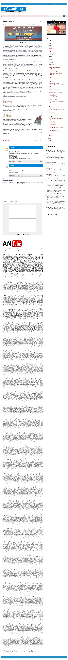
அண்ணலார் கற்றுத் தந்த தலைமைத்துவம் (11, 262)
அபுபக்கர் (5, 317)
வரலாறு (40, 271)
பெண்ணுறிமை (29, 378)
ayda (36, 405)
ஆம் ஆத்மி (13, 450)
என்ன (8, 480)
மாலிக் (9, 285)
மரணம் (37, 269)
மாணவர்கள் (4, 285)
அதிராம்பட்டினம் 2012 (6, 422)
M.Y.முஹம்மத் (27, 335)
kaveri (31, 411)
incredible (29, 410)
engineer (4, 409)
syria (18, 303)
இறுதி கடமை (8, 350)
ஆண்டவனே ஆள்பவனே (33, 448)
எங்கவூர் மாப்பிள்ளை (26, 476)
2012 (30, 289)
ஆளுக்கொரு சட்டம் (34, 451)
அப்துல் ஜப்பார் (31, 433)
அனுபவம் (39, 275)
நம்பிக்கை (40, 308)
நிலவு (7, 309)
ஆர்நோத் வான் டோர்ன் (9, 451)
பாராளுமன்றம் (5, 328)
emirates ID (40, 408)
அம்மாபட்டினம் (20, 345)
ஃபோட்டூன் (37, 417)
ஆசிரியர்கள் (9, 447)
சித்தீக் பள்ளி (33, 364)
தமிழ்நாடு (4, 368)
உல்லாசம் (9, 473)
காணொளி (13, 272)
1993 (6, 394)
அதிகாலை (24, 421)
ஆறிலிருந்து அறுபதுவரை (20, 451)
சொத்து (16, 366)
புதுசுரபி (40, 270)
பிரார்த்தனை (21, 280)
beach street (4, 406)
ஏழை (20, 356)
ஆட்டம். (17, 448)
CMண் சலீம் (17, 397)
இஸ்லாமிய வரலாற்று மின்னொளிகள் (8, 466)
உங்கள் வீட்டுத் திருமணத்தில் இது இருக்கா (9, 468)
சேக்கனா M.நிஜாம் (17, 268)
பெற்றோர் (18, 278)
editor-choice (33, 408)
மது (41, 310)
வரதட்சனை (7, 312)
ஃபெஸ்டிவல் (17, 340)
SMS (5, 279)
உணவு (12, 287)
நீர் (9, 309)
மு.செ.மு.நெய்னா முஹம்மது (19, 384)
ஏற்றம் (42, 282)
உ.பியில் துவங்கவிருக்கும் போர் (27, 467)
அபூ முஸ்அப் (30, 344)
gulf (36, 409)
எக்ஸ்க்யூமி (11, 476)
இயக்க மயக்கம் (25, 349)
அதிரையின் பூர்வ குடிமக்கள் (14, 427)
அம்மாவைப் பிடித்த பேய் (10, 436)
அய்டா (16, 436)
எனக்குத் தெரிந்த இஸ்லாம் (31, 355)
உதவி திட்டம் (36, 352)
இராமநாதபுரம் (13, 460)
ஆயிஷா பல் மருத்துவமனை (25, 450)
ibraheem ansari (24, 410)
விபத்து (29, 285)
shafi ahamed (15, 315)
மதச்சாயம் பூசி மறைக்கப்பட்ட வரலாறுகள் (31, 263)
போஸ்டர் (24, 379)
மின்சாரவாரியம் (5, 384)
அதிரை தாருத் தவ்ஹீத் (13, 265)
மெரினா (18, 386)
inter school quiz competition (10, 411)
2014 (33, 289)
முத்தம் (4, 385)
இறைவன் (17, 350)
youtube (14, 417)
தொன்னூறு (4, 371)
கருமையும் (14, 359)
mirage (33, 412)
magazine (14, 412)
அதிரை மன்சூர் (10, 260)
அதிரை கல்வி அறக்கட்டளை (36, 423)
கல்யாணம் (25, 359)
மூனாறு (8, 386)
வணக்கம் (32, 293)
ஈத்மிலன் (42, 466)
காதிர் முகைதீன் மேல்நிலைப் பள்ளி (38, 287)
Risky (3, 336)
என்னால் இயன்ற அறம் (24, 480)
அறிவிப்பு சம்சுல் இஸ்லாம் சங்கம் (31, 440)
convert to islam (9, 407)
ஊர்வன (8, 476)
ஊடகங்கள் (4, 475)
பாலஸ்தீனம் (11, 267)
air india (28, 336)
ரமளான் (13, 259)
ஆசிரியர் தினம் (13, 270)
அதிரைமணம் (15, 343)
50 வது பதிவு (36, 394)
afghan (27, 405)
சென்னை (25, 276)
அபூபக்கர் (24, 432)
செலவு (14, 324)
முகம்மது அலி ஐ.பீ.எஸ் (25, 278)
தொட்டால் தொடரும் (40, 298)
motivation (28, 338)
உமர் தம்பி (39, 259)
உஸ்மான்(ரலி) (20, 474)
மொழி (17, 289)
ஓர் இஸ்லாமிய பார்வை (9, 357)
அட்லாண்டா (25, 420)
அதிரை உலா (29, 341)
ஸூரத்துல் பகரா (36, 390)
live (9, 338)
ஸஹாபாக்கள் (26, 289)
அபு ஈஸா (15, 271)
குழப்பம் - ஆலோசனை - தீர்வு (15, 322)
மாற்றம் (17, 311)
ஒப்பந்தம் (27, 356)
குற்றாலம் (41, 321)
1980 (38, 393)
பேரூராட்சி (8, 275)
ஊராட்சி (15, 475)
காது (18, 283)
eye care (10, 315)
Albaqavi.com (32, 395)
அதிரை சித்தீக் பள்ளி (19, 424)
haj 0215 (39, 409)
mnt (4, 413)
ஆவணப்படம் (16, 318)
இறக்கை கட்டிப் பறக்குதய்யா (7, 461)
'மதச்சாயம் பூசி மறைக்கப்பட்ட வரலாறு (34, 392)
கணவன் (25, 358)
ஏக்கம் (36, 277)
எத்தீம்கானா (13, 478)
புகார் (42, 376)
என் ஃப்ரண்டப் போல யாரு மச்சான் (33, 478)
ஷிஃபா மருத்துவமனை (7, 294)
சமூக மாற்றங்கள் (25, 363)
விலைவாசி (40, 312)
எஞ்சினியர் (12, 477)
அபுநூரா (9, 304)
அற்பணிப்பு (14, 441)
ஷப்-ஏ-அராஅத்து (9, 390)
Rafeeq (41, 335)
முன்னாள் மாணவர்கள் (12, 331)
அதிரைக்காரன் (32, 281)
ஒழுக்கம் (41, 356)
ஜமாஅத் (35, 366)
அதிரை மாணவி (39, 425)
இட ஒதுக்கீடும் (38, 318)
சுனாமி (5, 324)
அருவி (27, 439)
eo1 (14, 303)
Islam (21, 399)
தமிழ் (33, 265)
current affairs (29, 407)
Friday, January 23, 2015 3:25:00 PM (15, 161)
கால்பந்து (5, 288)
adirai (27, 268)
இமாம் (16, 458)
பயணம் (41, 288)
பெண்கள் (6, 266)
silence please (33, 339)
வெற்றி (4, 302)
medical (25, 412)
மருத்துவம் (19, 264)
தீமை (8, 370)
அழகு (17, 295)
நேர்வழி (38, 326)
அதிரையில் (30, 427)
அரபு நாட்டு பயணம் (8, 438)
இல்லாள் (23, 464)
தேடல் (6, 280)
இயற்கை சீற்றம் (34, 349)
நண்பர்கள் (8, 284)
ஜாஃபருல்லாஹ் (5, 367)
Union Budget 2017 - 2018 (9, 404)
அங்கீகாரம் (40, 418)
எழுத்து (4, 356)
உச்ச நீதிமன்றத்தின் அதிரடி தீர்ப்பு (23, 468)
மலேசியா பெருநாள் (31, 382)
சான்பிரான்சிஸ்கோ (19, 364)
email (36, 408)
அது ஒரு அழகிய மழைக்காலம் (30, 343)
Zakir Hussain (5, 271)
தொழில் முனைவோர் (6, 278)
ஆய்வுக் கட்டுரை (10, 318)
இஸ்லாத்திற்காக (5, 465)
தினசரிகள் (15, 325)
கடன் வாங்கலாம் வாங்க (31, 357)
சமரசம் (15, 363)
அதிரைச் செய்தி (30, 426)
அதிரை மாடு (34, 425)
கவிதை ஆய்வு (19, 297)
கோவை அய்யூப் (9, 307)
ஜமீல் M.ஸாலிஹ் (18, 324)
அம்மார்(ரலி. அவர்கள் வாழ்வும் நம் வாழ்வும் (29, 345)
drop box (16, 408)
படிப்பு (17, 272)
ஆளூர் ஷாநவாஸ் (16, 452)
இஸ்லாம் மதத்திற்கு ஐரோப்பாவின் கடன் (26, 466)
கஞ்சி (15, 357)
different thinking (11, 408)
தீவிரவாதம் (40, 325)
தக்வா (32, 298)
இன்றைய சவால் (35, 304)
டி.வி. (34, 307)
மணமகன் (33, 379)
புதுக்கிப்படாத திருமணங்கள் (38, 377)
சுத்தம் (42, 323)
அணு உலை (16, 341)
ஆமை (10, 450)
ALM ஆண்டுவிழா (10, 395)
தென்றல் (25, 370)
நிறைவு (4, 309)
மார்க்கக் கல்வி (25, 330)
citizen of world (37, 406)
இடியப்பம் (22, 453)
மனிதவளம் (30, 329)
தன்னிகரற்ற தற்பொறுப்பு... (9, 21)
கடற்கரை (37, 357)
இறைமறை (34, 461)
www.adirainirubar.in (5, 340)
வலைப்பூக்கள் (12, 312)
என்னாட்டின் (17, 480)
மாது (20, 383)
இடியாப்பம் (26, 453)
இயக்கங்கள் (4, 459)
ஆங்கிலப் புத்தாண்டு (27, 295)
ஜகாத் (41, 279)
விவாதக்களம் (41, 278)
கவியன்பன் (39, 264)
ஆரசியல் (38, 450)
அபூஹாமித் (40, 344)
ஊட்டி (7, 354)
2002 (9, 394)
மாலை (37, 383)
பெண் (24, 310)
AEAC (3, 290)
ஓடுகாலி (4, 357)
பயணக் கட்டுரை (24, 327)
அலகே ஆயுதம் (19, 441)
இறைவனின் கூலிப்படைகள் (34, 462)
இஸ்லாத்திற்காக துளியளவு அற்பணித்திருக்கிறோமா (17, 296)
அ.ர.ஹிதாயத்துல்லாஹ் (29, 340)
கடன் (32, 273)
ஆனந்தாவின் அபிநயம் (14, 449)
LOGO (38, 399)
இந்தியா (5, 268)
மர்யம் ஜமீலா (9, 382)
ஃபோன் (5, 418)
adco (32, 404)
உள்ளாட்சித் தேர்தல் (5, 474)
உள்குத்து (27, 473)
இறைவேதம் (7, 463)
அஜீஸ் (17, 419)
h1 (16, 266)
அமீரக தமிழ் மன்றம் (39, 434)
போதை (7, 293)
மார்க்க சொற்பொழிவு (18, 330)
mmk (36, 412)
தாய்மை (11, 325)
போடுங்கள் (14, 379)
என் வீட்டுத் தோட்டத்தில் (33, 479)
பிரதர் (17, 376)
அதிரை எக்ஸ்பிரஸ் (34, 341)
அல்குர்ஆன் (4, 287)
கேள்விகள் (28, 322)
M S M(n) (5, 400)
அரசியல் (18, 261)
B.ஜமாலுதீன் (30, 396)
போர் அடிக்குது (19, 379)
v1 (20, 303)
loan (35, 268)
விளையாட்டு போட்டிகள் (6, 313)
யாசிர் (26, 275)
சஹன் (21, 323)
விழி (41, 301)
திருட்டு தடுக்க (33, 369)
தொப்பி (4, 326)
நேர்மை (34, 326)
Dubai (14, 290)
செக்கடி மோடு (9, 324)
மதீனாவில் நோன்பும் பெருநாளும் (24, 380)
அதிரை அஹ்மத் (25, 262)
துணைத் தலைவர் (12, 370)
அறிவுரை (16, 304)
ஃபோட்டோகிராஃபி (22, 340)
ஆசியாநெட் (4, 447)
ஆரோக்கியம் (18, 274)
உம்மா (8, 353)
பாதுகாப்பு (7, 310)
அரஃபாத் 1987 (20, 436)
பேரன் (29, 280)
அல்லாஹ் (9, 287)
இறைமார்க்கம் (40, 461)
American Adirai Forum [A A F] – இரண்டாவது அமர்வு (10, 396)
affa (25, 336)
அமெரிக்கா (19, 277)
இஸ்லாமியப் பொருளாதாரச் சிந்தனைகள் (36, 261)
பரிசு (41, 327)
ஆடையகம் (41, 447)
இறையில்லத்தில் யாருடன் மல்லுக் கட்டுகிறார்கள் (22, 462)
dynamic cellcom (21, 408)
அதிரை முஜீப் (13, 264)
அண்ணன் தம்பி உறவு (6, 421)
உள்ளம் (30, 473)
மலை (7, 311)
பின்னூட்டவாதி (10, 376)
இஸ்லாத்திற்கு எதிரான (11, 465)
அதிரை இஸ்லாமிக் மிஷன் (20, 423)
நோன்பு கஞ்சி (16, 309)
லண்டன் (30, 311)
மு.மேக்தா (25, 384)
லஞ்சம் (26, 311)
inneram (4, 411)
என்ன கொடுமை (12, 480)
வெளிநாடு (12, 313)
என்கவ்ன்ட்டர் (4, 480)
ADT (20, 262)
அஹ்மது (22, 445)
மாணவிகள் (11, 383)
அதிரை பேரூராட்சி (15, 425)
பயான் (32, 327)
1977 (12, 314)
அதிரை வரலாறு (20, 316)
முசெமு (34, 384)
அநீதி (36, 343)
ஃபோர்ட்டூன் (8, 418)
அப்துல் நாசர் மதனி (37, 433)
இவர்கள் (4, 351)
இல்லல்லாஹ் (19, 464)
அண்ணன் (40, 420)
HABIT (36, 398)
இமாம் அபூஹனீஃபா (21, 458)
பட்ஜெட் (8, 327)
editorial (31, 268)
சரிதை (21, 276)
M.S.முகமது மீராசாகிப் (22, 400)
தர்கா (3, 325)
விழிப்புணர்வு (28, 259)
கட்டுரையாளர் (17, 287)
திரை (41, 369)
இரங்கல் (25, 459)
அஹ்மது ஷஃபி (32, 445)
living (42, 411)
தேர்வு (37, 370)
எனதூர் (26, 478)
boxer (8, 406)
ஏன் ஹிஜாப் (11, 356)
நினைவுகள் (39, 266)
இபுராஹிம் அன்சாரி (22, 266)
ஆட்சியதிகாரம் (6, 448)
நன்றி (32, 288)
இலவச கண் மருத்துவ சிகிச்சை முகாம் (34, 463)
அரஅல (25, 436)
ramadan (25, 339)
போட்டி (11, 300)
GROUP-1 (24, 398)
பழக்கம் (40, 309)
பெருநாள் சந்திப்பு (37, 328)
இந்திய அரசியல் (37, 454)
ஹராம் (3, 334)
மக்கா (11, 293)
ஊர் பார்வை (40, 475)
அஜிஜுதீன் (4, 316)
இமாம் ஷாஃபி (31, 458)
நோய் (41, 326)
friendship (32, 409)
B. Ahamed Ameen (9, 290)
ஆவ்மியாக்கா (22, 452)
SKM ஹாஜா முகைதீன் (16, 286)
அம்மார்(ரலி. (4, 436)
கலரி (18, 359)
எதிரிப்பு (39, 354)
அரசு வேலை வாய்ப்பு (34, 437)
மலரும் (39, 329)
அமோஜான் (40, 435)
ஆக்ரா (41, 446)
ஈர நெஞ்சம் (14, 467)
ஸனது (32, 390)
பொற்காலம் (10, 379)
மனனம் (39, 380)
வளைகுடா (37, 293)
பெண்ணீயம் (18, 378)
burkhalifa (11, 406)
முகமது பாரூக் (30, 384)
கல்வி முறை (30, 359)
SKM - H (16, 294)
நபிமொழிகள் (36, 288)
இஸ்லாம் (32, 257)
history (26, 286)
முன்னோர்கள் (8, 385)
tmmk (23, 315)
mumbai (23, 413)
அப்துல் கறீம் (21, 433)
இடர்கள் (16, 453)
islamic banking (23, 411)
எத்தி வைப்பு (9, 355)
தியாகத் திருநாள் (25, 325)
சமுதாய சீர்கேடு (19, 363)
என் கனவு (8, 479)
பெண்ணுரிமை (41, 299)
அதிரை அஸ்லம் (37, 422)
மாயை (30, 383)
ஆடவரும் (35, 447)
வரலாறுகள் (25, 264)
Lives (23, 335)
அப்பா (14, 273)
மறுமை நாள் (20, 382)
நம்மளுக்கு (39, 371)
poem (27, 281)
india (3, 338)
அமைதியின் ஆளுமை (35, 435)
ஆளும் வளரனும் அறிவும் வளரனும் (7, 452)
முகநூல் (40, 330)
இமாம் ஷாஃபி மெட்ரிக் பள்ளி (16, 282)
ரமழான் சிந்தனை (39, 280)
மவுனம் (42, 329)
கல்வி (34, 259)
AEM (12, 294)
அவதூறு (20, 304)
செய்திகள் (40, 365)
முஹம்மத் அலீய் (33, 385)
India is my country (16, 399)
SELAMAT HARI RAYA (8, 336)
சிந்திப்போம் (14, 288)
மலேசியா (40, 284)
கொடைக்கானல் (33, 322)
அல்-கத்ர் (33, 441)
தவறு (31, 368)
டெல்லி (37, 307)
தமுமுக (12, 308)
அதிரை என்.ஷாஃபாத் (7, 273)
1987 (3, 394)
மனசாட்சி (34, 380)
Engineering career (12, 398)
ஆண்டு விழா (40, 448)
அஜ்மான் (20, 419)
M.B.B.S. (9, 400)
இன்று (23, 260)
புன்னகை (14, 310)
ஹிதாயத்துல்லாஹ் (5, 392)
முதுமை (14, 293)
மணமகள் (37, 379)
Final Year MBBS (18, 398)
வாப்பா (17, 312)
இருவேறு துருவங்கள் (32, 460)
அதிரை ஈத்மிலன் (36, 294)
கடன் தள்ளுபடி (25, 357)
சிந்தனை (4, 274)
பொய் (4, 329)
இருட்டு (17, 460)
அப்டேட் (42, 432)
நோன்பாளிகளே (5, 267)
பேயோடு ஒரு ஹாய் (33, 310)
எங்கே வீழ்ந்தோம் (40, 476)
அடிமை (3, 420)
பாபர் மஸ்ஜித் (26, 299)
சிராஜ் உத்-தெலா (7, 365)
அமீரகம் (13, 277)
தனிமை (40, 307)
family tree (16, 409)
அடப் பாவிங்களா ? (35, 419)
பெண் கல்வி (31, 328)
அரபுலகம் (14, 438)
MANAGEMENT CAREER (31, 400)
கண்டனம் (7, 297)
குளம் (5, 322)
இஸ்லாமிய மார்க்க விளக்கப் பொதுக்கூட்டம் (30, 465)
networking (37, 338)
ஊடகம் (8, 272)
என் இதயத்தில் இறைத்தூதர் (26, 267)
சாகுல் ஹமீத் (25, 323)
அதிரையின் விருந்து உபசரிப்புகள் (23, 427)
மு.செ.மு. (36, 330)
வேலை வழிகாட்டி (8, 302)
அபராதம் (18, 431)
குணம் (38, 321)
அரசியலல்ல (37, 436)
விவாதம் (33, 285)
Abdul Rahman (26, 395)
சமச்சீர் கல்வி (11, 363)
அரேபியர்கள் (31, 439)
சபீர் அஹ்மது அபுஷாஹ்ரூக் (25, 269)
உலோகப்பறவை (5, 473)
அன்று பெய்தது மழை (6, 431)
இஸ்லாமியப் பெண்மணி (29, 282)
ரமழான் (42, 269)
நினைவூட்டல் (34, 372)
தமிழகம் (28, 265)
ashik (42, 290)
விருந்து (38, 301)
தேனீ (5, 264)
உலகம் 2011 (27, 353)
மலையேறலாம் (12, 311)
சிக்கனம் (34, 323)
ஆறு (26, 451)
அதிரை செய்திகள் (15, 256)
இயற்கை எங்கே (16, 459)
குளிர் (8, 322)
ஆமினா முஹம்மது (5, 450)
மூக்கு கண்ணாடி (35, 331)
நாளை (23, 261)
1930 (33, 393)
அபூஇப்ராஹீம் (17, 267)
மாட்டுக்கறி (31, 300)
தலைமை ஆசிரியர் (13, 368)
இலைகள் (36, 350)
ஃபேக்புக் (30, 417)
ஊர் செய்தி (25, 475)
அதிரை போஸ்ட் (29, 425)
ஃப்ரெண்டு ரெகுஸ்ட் (14, 418)
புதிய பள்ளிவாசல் (23, 377)
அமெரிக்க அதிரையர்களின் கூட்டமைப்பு (13, 435)
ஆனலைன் (19, 449)
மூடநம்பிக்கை (8, 301)
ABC (6, 395)
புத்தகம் (4, 293)
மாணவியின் (16, 383)
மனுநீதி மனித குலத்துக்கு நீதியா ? (19, 381)
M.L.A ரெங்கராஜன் (15, 400)
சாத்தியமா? (14, 364)
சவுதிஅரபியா (17, 323)
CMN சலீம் (12, 397)
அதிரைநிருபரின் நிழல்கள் (38, 342)
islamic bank (18, 411)
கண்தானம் (34, 358)
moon (26, 294)
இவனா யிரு (40, 350)
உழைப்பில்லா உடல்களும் (37, 353)
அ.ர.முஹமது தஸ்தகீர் (21, 418)
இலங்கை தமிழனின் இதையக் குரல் (18, 463)
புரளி (18, 310)
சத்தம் (4, 363)
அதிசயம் (28, 421)
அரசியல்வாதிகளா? (22, 437)
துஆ (3, 280)
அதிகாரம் (15, 421)
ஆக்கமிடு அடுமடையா (36, 446)
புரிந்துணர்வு (7, 378)
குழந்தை (9, 288)
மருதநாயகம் (4, 382)
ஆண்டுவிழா (4, 449)
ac (25, 404)
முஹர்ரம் (38, 385)
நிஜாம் (23, 326)
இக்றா (7, 453)
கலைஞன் (21, 359)
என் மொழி (26, 479)
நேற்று (27, 261)
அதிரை (4, 255)
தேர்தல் (4, 265)
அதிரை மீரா (40, 303)
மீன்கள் (9, 384)
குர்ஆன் (27, 297)
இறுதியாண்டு (23, 461)
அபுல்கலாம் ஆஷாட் (5, 432)
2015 (15, 394)
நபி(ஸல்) (31, 371)
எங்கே (31, 476)
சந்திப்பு (41, 297)
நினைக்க (26, 326)
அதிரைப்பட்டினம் (10, 343)
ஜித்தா (9, 367)
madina (10, 412)
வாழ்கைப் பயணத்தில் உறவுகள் (28, 312)
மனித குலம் (33, 280)
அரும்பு (39, 438)
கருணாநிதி (7, 321)
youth (13, 340)
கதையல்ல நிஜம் (40, 358)
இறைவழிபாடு (22, 350)
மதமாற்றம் (11, 329)
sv (19, 315)
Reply (41, 161)
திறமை (3, 370)
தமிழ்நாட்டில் (8, 368)
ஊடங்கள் (8, 475)
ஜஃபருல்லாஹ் (31, 366)
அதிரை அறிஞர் (25, 303)
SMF (8, 264)
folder (20, 409)
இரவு (7, 296)
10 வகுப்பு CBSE (6, 393)
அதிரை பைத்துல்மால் (33, 303)
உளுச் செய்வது (22, 473)
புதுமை (3, 378)
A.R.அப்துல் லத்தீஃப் (39, 289)
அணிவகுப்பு (30, 420)
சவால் (3, 364)
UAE (39, 290)
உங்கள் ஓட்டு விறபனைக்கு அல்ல (37, 467)
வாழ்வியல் (35, 312)
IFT (11, 399)
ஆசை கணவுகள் (19, 447)
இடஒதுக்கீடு (40, 295)
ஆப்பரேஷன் (28, 449)
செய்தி (29, 283)
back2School (40, 405)
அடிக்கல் (41, 419)
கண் (21, 287)
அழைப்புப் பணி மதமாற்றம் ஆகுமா (31, 271)
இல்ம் (12, 464)
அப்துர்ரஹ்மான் (30, 286)
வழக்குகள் (30, 264)
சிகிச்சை (24, 364)
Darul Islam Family (28, 314)
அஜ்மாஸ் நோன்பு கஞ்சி (26, 419)
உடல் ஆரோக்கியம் (31, 468)
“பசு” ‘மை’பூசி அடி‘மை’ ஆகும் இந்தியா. (19, 392)
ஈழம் (14, 352)
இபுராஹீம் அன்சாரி (24, 255)
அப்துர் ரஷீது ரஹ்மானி (7, 433)
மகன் (38, 310)
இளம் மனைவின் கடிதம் (29, 464)
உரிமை (17, 353)
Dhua (33, 314)
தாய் (35, 298)
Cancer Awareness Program (24, 397)
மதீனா (15, 329)
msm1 (19, 413)
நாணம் (19, 372)
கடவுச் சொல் (18, 358)
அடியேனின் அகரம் (19, 420)
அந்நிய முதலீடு (41, 343)
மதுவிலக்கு (19, 329)
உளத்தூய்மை (13, 473)
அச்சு (13, 341)
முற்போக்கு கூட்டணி (20, 331)
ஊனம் (12, 475)
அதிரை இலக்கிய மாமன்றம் (11, 423)
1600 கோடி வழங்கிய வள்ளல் (26, 393)
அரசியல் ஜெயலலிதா (39, 345)
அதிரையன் (40, 426)
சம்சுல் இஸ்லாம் (31, 363)
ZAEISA (19, 281)
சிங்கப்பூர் (38, 323)
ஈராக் (18, 467)
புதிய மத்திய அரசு (30, 377)
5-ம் (32, 394)
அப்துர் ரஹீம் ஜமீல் (10, 317)
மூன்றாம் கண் (13, 301)
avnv (6, 315)
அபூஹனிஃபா (38, 432)
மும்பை (13, 385)
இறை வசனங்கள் (29, 461)
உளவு (31, 353)
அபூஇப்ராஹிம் (8, 295)
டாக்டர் (24, 324)
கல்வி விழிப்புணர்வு (6, 259)
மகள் (7, 329)
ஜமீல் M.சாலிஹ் (35, 267)
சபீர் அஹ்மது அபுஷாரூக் (6, 298)
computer (4, 407)
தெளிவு (29, 370)
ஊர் (10, 354)
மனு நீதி (40, 276)
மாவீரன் (41, 383)
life (39, 411)
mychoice (32, 338)
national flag (30, 413)
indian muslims (35, 410)
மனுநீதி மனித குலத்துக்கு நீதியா (7, 381)
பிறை (11, 310)
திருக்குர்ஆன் (31, 325)
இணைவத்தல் (36, 453)
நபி (15, 326)
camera (7, 337)
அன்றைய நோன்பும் (12, 431)
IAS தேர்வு (10, 335)
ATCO (15, 395)
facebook (33, 337)
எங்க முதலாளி (21, 476)
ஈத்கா (8, 352)
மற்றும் (27, 300)
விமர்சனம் (41, 293)
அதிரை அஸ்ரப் (32, 422)
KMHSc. (17, 335)
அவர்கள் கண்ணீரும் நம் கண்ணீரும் (23, 273)
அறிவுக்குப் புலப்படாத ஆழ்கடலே (7, 441)
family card (11, 409)
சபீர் (38, 256)
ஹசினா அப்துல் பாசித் (9, 391)
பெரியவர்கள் (38, 378)
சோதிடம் (19, 366)
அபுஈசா (37, 316)
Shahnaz (15, 336)
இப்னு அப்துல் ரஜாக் (22, 265)
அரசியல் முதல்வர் (7, 437)
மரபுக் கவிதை (40, 381)
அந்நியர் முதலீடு (6, 344)
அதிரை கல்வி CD (27, 423)
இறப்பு (13, 461)
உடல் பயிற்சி (37, 468)
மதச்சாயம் (5, 380)
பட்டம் (11, 327)
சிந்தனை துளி (38, 364)
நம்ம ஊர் (35, 371)
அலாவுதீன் (36, 317)
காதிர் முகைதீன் (30, 321)
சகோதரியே (29, 274)
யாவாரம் (38, 386)
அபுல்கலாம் (10, 269)
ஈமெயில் (10, 467)
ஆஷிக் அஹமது (22, 318)
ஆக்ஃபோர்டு (29, 446)
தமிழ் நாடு (40, 367)
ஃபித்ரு (26, 315)
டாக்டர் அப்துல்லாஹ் (19, 367)
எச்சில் (9, 477)
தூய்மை (21, 370)
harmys (10, 271)
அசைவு (7, 419)
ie (13, 263)
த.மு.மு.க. (27, 324)
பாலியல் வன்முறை (11, 328)
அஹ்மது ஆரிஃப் (25, 304)
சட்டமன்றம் (36, 297)
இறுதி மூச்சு (18, 461)
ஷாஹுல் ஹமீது (5, 258)
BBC (33, 396)
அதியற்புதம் (32, 421)
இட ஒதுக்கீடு (32, 318)
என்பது (37, 355)
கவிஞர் (15, 297)
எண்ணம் (28, 477)
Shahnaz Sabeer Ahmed (33, 290)
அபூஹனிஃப (33, 432)
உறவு (41, 296)
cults (24, 407)
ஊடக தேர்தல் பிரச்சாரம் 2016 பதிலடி (31, 474)
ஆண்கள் (28, 448)
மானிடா (23, 383)
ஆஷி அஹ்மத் (27, 452)
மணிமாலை (41, 379)
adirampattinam (22, 405)
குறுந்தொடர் (20, 279)
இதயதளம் (5, 454)
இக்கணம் (4, 453)
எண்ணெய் (37, 477)
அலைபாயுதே (28, 441)
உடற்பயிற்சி (17, 352)
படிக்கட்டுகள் (28, 260)
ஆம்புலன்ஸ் (4, 318)
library (6, 338)
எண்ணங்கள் (31, 354)
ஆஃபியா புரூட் (7, 446)
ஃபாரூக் (24, 417)
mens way (29, 412)
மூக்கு (29, 293)
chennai (32, 406)
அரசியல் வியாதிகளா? (15, 437)
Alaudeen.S (36, 255)
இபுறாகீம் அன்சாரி (9, 349)
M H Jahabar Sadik (19, 290)
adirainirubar (10, 303)
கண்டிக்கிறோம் (30, 358)
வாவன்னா (41, 263)
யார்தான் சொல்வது (33, 386)
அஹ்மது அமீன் (26, 445)
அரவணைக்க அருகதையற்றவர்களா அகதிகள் (22, 438)
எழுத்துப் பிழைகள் (37, 282)
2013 (19, 302)
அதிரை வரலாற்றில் (5, 426)
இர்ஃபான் (37, 460)
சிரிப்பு (12, 365)
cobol (41, 406)
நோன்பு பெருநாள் (11, 280)
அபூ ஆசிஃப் (38, 281)
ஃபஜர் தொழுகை (19, 417)
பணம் (15, 327)
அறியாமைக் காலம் (22, 440)
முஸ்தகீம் (16, 385)
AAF (3, 395)
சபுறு (7, 363)
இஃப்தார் (41, 452)
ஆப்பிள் (37, 449)
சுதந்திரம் (23, 307)
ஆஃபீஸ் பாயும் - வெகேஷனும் (14, 446)
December (35, 397)
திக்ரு (8, 369)
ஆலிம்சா (29, 451)
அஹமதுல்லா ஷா (17, 445)
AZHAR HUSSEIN (20, 395)
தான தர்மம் (41, 368)
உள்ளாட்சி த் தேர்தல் (39, 473)
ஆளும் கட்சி (40, 451)
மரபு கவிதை (36, 284)
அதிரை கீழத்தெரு (12, 424)
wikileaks (8, 417)
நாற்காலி (22, 372)
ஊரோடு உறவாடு (20, 475)
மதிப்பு (9, 380)
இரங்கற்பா (20, 459)
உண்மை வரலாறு (27, 352)
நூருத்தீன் (41, 265)
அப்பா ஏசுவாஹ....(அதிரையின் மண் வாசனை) (23, 434)
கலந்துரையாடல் (13, 321)
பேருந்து (42, 378)
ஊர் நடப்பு (29, 475)
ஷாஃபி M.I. (22, 390)
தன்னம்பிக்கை (39, 283)
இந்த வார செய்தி (16, 454)
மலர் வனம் (25, 382)
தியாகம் (29, 369)
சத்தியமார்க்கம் (23, 283)
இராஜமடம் (4, 460)
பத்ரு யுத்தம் (19, 327)
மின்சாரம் (9, 289)
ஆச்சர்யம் (24, 447)
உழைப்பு (16, 474)
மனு (41, 380)
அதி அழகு (21, 341)
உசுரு (16, 468)
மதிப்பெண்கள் (17, 380)
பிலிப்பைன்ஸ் (38, 376)
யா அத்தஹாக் (27, 386)
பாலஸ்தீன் (31, 284)
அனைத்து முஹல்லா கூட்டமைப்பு (22, 344)
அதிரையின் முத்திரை (22, 343)
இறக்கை (41, 460)
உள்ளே (10, 474)
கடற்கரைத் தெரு (6, 283)
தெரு (19, 308)
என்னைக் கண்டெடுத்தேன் (31, 480)
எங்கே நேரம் (35, 476)
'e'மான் (27, 392)
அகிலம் (37, 418)
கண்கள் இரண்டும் (6, 261)
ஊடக (23, 474)
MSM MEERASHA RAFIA (8, 286)
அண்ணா (8, 316)
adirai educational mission (10, 405)
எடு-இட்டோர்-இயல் (18, 477)
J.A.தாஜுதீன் (25, 399)
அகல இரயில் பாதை (35, 315)
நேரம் (12, 309)
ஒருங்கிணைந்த (32, 356)
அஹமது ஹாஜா (6, 445)
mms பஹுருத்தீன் (40, 412)
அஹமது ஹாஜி (11, 445)
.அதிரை (42, 392)
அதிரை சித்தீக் (40, 268)
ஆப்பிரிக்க (33, 449)
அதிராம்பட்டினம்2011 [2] (13, 422)
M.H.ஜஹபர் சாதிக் (35, 272)
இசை (27, 318)
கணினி (4, 297)
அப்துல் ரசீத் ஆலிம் (10, 345)
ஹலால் (34, 391)
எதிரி (41, 477)
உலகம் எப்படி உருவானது (28, 472)
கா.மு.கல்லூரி (24, 321)
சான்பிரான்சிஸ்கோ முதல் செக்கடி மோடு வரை (18, 298)
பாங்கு (3, 310)
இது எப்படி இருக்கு (10, 454)
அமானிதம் (15, 345)
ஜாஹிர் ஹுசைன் (25, 256)
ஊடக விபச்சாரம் (39, 474)
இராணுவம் (8, 460)
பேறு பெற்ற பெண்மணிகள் (34, 262)
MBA (37, 400)
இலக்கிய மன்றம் (27, 350)
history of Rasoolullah (12, 410)
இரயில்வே (35, 459)
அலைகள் (24, 441)
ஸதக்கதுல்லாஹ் (14, 302)
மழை (23, 268)
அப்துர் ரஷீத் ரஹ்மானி (14, 433)
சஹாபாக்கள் (16, 307)
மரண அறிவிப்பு (34, 381)
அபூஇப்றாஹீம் (20, 432)
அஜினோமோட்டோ (12, 419)
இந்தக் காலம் (23, 454)
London (42, 399)
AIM (17, 314)
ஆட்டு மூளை (21, 448)
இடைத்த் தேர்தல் (31, 453)
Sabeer (4, 272)
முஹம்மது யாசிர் (34, 278)
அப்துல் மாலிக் (36, 286)
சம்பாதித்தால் (36, 363)
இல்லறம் (15, 464)
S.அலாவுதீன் (9, 263)
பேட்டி (25, 280)
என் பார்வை (22, 479)
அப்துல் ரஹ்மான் (21, 271)
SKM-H (22, 286)
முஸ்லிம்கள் (20, 385)
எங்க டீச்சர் (21, 354)
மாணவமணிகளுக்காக (6, 383)
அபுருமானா (35, 431)
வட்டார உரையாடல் (28, 301)
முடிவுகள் (42, 384)
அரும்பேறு (12, 439)
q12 (21, 339)
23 (14, 314)
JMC (29, 399)
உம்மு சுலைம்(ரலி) (12, 353)
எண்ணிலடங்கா (32, 477)
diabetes (19, 337)
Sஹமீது (41, 267)
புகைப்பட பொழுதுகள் (12, 377)
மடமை (30, 379)
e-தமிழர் (26, 408)
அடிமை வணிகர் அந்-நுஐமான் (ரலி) (11, 420)
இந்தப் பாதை (28, 454)
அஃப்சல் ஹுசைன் (36, 340)
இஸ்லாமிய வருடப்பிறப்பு (35, 351)
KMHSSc (32, 399)
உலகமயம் (22, 472)
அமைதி (16, 317)
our (40, 413)
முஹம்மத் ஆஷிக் (24, 293)
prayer (18, 339)
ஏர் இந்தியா (16, 356)
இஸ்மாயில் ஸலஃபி (39, 464)
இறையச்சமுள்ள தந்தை (6, 462)
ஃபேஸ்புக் (33, 417)
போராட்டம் (14, 300)
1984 (41, 393)
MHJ (13, 274)
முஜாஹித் (38, 384)
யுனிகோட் (11, 266)
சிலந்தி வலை (19, 365)
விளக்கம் (21, 289)
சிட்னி (20, 307)
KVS (35, 399)
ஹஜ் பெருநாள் (6, 270)
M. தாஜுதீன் (33, 302)
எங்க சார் (17, 354)
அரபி (12, 304)
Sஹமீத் (20, 294)
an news (35, 336)
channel (28, 406)
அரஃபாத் (23, 317)
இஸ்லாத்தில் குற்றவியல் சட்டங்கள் (25, 351)
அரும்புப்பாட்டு (7, 439)
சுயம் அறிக (26, 365)
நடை (29, 308)
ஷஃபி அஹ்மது (27, 272)
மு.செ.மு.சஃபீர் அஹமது (19, 275)
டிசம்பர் (25, 367)
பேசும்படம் (35, 276)
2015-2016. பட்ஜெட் (21, 394)
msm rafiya (23, 281)
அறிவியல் (13, 295)
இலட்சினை (25, 463)
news (41, 338)
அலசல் (24, 277)
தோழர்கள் (7, 326)
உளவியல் (17, 473)
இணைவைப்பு (41, 453)
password (4, 339)
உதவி (28, 234)
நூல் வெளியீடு (14, 284)
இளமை (23, 282)
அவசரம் (40, 317)
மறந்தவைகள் (15, 382)
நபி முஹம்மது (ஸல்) (35, 308)
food (41, 337)
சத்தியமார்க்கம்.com (38, 273)
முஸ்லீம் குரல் (28, 385)
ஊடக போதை (15, 279)
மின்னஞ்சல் (31, 330)
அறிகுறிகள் (12, 440)
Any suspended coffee (23, 396)
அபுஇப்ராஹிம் (5, 304)
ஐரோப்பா (23, 356)
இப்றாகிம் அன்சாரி (5, 458)
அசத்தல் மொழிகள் (8, 341)
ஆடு (38, 447)
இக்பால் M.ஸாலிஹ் (34, 258)
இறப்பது (4, 350)
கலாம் (40, 277)
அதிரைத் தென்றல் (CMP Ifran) (29, 342)
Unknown (11, 147)
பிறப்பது (27, 376)
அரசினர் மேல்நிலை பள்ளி (31, 436)
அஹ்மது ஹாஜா (37, 445)
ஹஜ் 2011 (16, 391)
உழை (12, 474)
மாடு (7, 330)
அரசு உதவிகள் (28, 437)
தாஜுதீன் (39, 257)
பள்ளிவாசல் (19, 284)
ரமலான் (23, 311)
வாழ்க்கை (34, 301)
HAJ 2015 (40, 398)
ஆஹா (37, 452)
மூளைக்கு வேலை (12, 386)
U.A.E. (23, 336)
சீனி (23, 365)
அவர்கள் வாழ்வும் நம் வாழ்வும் (36, 260)
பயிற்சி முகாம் (37, 327)
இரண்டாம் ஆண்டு (30, 459)
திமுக (20, 325)
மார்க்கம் (34, 383)
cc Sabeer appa (23, 406)
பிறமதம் (30, 376)
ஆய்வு (28, 277)
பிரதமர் (14, 376)
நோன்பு (33, 269)
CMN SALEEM (21, 314)
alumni (32, 336)
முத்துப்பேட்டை (5, 331)
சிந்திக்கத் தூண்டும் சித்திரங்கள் (29, 279)
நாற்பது (26, 372)
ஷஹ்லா (18, 390)
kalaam (28, 411)
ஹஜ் (35, 264)
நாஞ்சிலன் (19, 326)
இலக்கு (11, 463)
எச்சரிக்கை (10, 268)
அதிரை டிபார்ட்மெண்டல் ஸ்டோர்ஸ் (29, 424)
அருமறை (35, 438)
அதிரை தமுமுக (37, 424)
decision (15, 337)
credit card (20, 407)
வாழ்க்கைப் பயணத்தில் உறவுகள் (22, 285)
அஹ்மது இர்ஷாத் (8, 282)
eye (30, 337)
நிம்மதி (31, 326)
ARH (42, 285)
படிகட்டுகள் (13, 278)
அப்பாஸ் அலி (33, 434)
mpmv (14, 413)
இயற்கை (4, 296)
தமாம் (3, 308)
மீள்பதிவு (12, 384)
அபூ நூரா (15, 432)
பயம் (29, 327)
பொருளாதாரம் (6, 300)
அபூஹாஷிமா (4, 345)
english (8, 409)
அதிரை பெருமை (9, 425)
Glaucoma (28, 398)
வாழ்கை (21, 312)
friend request (28, 409)
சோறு (27, 366)
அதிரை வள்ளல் (11, 426)
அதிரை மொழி (16, 342)
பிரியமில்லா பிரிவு (21, 376)
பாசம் (22, 299)
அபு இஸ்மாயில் (33, 316)
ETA (38, 397)
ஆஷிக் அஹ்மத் (33, 452)
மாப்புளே (27, 383)
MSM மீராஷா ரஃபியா (40, 302)
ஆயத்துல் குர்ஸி (18, 450)
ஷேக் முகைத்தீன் (35, 313)
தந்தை (32, 324)
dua (28, 337)
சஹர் (10, 364)
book (39, 336)
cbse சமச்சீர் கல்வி (17, 406)
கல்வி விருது (35, 359)
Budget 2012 (8, 397)
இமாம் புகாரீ (27, 458)
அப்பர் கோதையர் (13, 434)
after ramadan (32, 405)
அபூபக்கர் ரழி (28, 432)
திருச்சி (16, 308)
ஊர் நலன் (13, 354)
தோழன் (26, 308)
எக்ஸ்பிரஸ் (15, 476)
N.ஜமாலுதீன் (26, 290)
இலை (9, 464)
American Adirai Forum (38, 395)
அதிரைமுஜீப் (35, 426)
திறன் (36, 325)
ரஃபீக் (30, 275)
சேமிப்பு (28, 298)
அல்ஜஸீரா (36, 441)
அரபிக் (39, 437)
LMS (15, 281)
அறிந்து (17, 440)
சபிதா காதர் (40, 322)
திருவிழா (38, 369)
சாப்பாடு (30, 323)
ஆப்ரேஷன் (40, 449)
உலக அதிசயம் (11, 472)
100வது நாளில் (12, 393)
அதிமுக (25, 341)
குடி (35, 321)
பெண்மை (27, 310)
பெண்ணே (33, 378)
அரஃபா (20, 317)
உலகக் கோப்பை (17, 472)
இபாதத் (41, 304)
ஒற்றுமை (23, 274)
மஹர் (4, 330)
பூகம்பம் (14, 378)
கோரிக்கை (4, 307)
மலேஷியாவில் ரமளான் (38, 382)
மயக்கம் (30, 381)
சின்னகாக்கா (19, 288)
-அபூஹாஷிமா (8, 314)
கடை (22, 358)
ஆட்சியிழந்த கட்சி (11, 448)
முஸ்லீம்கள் (18, 293)
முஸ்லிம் (13, 289)
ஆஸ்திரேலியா (34, 295)
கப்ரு (11, 359)
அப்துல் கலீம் (25, 433)
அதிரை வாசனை (17, 426)
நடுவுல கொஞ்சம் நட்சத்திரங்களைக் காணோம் (22, 371)
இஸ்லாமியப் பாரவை (17, 466)
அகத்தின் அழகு (32, 418)
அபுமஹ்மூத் (31, 431)
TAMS (37, 314)
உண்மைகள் (32, 352)
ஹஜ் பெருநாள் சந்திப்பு (22, 391)
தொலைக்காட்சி (6, 299)
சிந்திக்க (9, 274)
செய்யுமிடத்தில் (5, 366)
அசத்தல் (4, 419)
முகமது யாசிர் (13, 285)
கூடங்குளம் (23, 322)
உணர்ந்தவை (22, 352)
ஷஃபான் (5, 390)
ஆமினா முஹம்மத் (6, 276)
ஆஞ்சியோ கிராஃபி (29, 447)
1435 (20, 393)
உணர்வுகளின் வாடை (62, 4)
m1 (23, 294)
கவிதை (12, 255)
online (37, 413)
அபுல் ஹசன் (40, 431)
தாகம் (34, 368)
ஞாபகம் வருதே (13, 367)
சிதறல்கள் (28, 364)
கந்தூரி (5, 269)
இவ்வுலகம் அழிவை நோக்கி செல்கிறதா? (13, 351)
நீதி (15, 299)
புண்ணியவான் (26, 328)
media (22, 412)
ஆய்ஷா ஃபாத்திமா (33, 450)
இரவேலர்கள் (40, 459)
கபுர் (8, 359)
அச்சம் (41, 315)
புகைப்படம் (18, 377)
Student (19, 336)
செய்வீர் (9, 366)
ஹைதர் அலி (10, 392)
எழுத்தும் (7, 356)
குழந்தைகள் (32, 297)
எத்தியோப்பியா (14, 355)
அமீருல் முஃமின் (5, 435)
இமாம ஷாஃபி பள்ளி (11, 458)
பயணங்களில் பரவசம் (23, 309)
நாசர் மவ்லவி (12, 299)
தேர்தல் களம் (33, 370)
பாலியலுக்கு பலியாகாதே (33, 299)
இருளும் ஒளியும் (25, 460)
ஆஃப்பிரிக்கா (21, 446)
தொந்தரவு (40, 370)
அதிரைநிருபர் (20, 259)
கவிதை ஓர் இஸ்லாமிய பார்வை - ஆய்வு (24, 270)
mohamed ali (8, 413)
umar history (31, 294)
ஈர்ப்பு (21, 467)
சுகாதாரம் (37, 279)
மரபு (12, 275)
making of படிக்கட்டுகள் (14, 338)
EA (29, 302)
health (7, 410)
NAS (38, 335)
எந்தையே (18, 478)
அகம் (29, 315)
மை (20, 386)
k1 (7, 265)
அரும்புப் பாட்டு (9, 279)
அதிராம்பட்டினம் (13, 316)
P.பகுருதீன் (4, 260)
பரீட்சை (17, 280)
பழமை (19, 299)
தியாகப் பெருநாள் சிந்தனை (23, 369)
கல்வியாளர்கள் (29, 287)
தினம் (17, 369)
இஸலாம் (34, 464)
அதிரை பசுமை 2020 (10, 342)
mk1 (24, 338)
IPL (14, 335)
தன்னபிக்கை (29, 367)
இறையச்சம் (12, 462)
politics (15, 339)
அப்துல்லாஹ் (7, 434)
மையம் (23, 386)
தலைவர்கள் (27, 368)
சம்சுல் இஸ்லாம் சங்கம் (9, 323)
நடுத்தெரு (12, 326)
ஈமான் (11, 352)
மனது (23, 329)
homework (18, 410)
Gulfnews (32, 398)
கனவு (11, 297)
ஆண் (24, 448)
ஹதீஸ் (12, 281)
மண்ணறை (19, 300)
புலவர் (11, 378)
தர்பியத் (7, 325)
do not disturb (24, 337)
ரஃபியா (18, 301)
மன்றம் (26, 381)
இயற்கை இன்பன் (9, 459)
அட (31, 419)
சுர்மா (30, 365)
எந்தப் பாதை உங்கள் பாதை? (22, 355)
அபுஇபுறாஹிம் (13, 258)
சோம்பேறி (23, 366)
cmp (9, 337)
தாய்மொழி (5, 369)
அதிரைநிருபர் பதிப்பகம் (6, 277)
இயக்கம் (29, 349)
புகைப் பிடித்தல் (6, 377)
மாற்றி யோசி (37, 300)
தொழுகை (4, 284)
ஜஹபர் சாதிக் (40, 366)
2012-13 (12, 394)
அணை (37, 420)
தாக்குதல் (37, 368)
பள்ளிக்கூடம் (4, 289)
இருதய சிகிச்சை (39, 349)
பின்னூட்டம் (5, 376)
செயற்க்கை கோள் (35, 365)
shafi (28, 339)
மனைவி (24, 300)
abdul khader (17, 404)
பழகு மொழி (35, 270)
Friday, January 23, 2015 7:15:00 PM (15, 175)
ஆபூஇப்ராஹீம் (24, 449)
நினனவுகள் (30, 372)
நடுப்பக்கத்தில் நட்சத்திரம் (10, 371)
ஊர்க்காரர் (4, 476)
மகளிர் (27, 379)
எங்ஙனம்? (5, 477)
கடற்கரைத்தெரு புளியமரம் (11, 358)
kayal (34, 411)
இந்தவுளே (32, 454)
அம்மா (41, 286)
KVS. (20, 335)
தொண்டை (28, 288)
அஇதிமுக (27, 418)
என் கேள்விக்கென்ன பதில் (15, 479)
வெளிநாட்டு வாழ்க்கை (19, 313)
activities (28, 404)
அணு (34, 420)
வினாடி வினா (5, 281)
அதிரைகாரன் (21, 342)
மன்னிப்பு (35, 329)
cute (12, 337)
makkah (18, 412)
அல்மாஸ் (41, 441)
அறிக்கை (27, 317)
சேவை (12, 366)
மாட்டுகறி (11, 330)
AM (33, 275)
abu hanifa (22, 404)
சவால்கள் (7, 364)
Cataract (31, 397)
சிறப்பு (15, 365)
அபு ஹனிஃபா (26, 431)
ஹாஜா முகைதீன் (39, 391)
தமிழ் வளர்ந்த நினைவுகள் (38, 324)
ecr (28, 408)
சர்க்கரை (41, 363)
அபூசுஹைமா (35, 344)
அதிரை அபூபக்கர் (26, 422)
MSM (33, 256)
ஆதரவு (8, 449)
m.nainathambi (6, 412)
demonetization (5, 408)
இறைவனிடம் (13, 350)
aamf (40, 314)
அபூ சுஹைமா (11, 432)
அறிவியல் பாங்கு (39, 440)
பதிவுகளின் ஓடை (53, 4)
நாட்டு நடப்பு (15, 372)
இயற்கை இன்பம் (17, 269)
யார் (19, 311)
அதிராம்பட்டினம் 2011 (39, 421)
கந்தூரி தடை (4, 359)
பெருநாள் (21, 272)
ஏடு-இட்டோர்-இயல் (32, 266)
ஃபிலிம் (27, 417)
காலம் (24, 297)
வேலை (9, 281)
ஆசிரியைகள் (14, 447)
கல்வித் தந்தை (19, 321)
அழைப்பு (21, 295)
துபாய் (37, 265)
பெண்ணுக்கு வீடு (23, 378)
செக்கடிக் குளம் (29, 307)
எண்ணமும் (23, 477)
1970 (35, 393)
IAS (9, 399)
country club (15, 407)
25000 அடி (29, 394)
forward (23, 409)
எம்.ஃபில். (40, 355)
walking (41, 339)
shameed (41, 272)
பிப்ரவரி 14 (20, 328)
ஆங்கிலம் (30, 304)
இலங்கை (32, 350)
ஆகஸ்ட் (26, 446)
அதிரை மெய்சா (17, 260)
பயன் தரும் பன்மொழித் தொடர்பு (33, 309)
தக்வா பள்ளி (34, 283)
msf (16, 413)
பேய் (42, 328)
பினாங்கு (16, 328)
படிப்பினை (4, 327)
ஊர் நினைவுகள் (35, 475)
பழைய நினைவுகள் (25, 284)
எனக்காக (22, 478)
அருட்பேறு (31, 438)
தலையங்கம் (19, 368)
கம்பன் (24, 287)
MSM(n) (5, 303)
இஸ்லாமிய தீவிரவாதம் (19, 465)
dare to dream (37, 407)
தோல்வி (22, 308)
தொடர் (30, 276)
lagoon (37, 411)
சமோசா (4, 323)
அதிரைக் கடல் (24, 426)
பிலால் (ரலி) (34, 376)
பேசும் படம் (20, 263)
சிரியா (24, 288)
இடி (19, 453)
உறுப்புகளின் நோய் (5, 472)
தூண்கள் (17, 370)
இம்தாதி (36, 458)
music (26, 413)
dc (41, 407)
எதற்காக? (35, 354)
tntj (37, 339)
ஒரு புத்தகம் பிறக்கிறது (14, 276)
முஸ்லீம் (24, 385)
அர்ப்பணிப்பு (7, 440)
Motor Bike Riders (33, 335)
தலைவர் (23, 368)
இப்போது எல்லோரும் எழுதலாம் (17, 349)
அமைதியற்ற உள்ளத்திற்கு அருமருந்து (21, 257)
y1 (11, 417)
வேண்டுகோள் (38, 285)
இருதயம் (20, 460)
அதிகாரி (20, 421)
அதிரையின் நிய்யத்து (5, 427)
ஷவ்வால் (14, 390)
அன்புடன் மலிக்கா (26, 316)
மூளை (41, 331)
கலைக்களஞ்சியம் (13, 283)
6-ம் (41, 394)
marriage (21, 338)
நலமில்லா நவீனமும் (9, 372)
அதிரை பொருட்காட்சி (22, 425)
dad (33, 407)
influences (40, 410)
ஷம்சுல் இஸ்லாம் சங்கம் (27, 313)
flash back (37, 337)
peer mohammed (9, 339)
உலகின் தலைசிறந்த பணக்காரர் (37, 472)
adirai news (17, 405)
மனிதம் (26, 329)
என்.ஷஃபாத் (40, 479)
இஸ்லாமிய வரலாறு (39, 465)
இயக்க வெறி (40, 458)
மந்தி (31, 380)
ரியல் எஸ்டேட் (23, 301)
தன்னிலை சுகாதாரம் (35, 367)
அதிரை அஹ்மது (6, 256)
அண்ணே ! (11, 421)
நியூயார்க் (39, 372)
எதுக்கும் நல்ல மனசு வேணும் (7, 478)
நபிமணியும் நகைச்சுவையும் (23, 258)
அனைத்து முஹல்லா (13, 344)
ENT (3, 335)
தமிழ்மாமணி (8, 308)
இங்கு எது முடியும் (11, 453)
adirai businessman (37, 404)
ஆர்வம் (15, 451)
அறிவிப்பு (32, 317)
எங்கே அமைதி (26, 354)
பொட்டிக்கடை (5, 379)
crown (14, 261)
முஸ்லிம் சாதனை (28, 331)
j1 (40, 258)
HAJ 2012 (6, 335)
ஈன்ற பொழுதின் (6, 467)
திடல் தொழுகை (13, 369)
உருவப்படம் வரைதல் (22, 353)
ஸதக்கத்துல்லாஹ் (27, 390)
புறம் (21, 310)
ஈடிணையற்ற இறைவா (36, 466)
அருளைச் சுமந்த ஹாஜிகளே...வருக (20, 439)
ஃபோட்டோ (41, 417)
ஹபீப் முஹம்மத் (29, 391)
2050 (25, 394)
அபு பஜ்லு (21, 431)
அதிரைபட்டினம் (5, 343)
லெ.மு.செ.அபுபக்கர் (36, 311)
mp (11, 413)
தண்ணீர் (34, 274)
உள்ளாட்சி (33, 473)
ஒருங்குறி (36, 356)
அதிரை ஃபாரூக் (20, 422)
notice (34, 413)
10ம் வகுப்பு (16, 393)
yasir (10, 340)
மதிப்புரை (12, 380)
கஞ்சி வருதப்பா (19, 357)
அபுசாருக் (41, 316)
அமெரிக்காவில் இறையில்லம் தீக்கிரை (25, 435)
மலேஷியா (4, 311)
